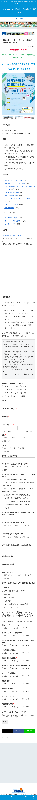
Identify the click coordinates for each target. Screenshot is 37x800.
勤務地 (6, 588)
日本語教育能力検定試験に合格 (15, 479)
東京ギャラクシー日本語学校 (14, 183)
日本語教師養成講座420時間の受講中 (17, 501)
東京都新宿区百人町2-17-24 (11, 235)
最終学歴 (5, 445)
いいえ (27, 628)
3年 (20, 467)
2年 (12, 467)
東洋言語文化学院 (10, 218)
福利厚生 (7, 594)
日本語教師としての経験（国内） (14, 522)
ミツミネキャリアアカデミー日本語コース (17, 665)
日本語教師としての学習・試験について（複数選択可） (18, 475)
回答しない (8, 441)
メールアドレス (8, 425)
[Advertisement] (18, 762)
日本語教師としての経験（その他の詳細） (17, 545)
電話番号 (5, 417)
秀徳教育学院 (9, 208)
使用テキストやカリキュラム (14, 607)
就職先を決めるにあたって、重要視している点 (18, 584)
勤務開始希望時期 (8, 564)
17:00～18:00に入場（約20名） (15, 389)
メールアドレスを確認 (26, 431)
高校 (5, 448)
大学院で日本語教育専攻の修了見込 (17, 495)
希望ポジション (8, 572)
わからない (16, 628)
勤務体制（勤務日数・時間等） (15, 591)
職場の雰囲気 (9, 598)
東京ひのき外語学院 (11, 195)
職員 (29, 575)
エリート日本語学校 (11, 204)
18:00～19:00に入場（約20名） (15, 393)
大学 (13, 448)
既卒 (5, 470)
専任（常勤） (9, 575)
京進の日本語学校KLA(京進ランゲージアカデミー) (18, 641)
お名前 (4, 400)
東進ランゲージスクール (13, 180)
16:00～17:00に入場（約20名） (15, 386)
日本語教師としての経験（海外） (14, 534)
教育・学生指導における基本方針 (16, 604)
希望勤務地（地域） (9, 556)
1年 (5, 467)
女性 (5, 438)
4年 (27, 467)
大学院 (22, 448)
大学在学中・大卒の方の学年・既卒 (15, 464)
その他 (22, 438)
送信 (4, 722)
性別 (4, 435)
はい (5, 628)
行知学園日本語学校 (11, 192)
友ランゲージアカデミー (13, 221)
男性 (13, 438)
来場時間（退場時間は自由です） (14, 383)
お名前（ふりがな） (9, 408)
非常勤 (20, 575)
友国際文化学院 (9, 224)
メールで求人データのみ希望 (14, 396)
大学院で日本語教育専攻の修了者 (16, 498)
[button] (33, 455)
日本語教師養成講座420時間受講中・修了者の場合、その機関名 (18, 513)
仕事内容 (7, 601)
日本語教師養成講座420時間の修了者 (17, 505)
